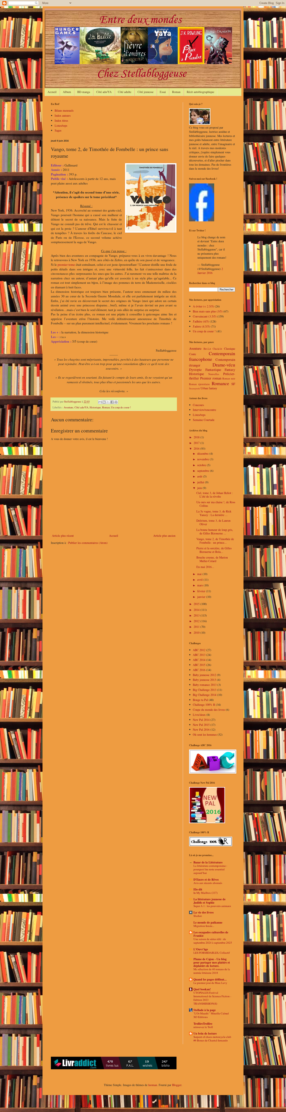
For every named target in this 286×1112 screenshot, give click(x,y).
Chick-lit (217, 349)
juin (200, 488)
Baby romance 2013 (204, 685)
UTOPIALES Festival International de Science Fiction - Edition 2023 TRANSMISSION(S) (212, 998)
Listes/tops (61, 126)
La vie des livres (203, 912)
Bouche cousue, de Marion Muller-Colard (212, 559)
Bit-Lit (207, 349)
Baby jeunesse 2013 (204, 680)
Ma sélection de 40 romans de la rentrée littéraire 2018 (211, 971)
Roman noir (228, 378)
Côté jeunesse (145, 92)
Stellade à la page (204, 1010)
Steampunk (194, 388)
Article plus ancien (164, 536)
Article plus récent (63, 536)
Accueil (52, 92)
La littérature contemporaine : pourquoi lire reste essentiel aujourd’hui (210, 869)
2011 (197, 627)
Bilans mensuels (64, 110)
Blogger (176, 1085)
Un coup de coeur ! (121, 407)
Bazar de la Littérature (208, 862)
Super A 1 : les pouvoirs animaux (212, 906)
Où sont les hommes (205, 735)
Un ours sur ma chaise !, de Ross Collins (215, 504)
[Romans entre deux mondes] (201, 220)
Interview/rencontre (204, 410)
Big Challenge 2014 (204, 695)
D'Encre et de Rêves (206, 879)
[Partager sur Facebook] (112, 402)
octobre (202, 465)
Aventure (68, 407)
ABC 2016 (199, 670)
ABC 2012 (199, 650)
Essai (163, 92)
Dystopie (195, 369)
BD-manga (83, 92)
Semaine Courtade (203, 420)
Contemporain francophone (212, 356)
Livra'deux (199, 715)
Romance (220, 383)
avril (200, 580)
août (200, 476)
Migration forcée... (203, 926)
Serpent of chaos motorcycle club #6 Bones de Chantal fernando (212, 1038)
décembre (203, 453)
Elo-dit (197, 889)
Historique (95, 407)
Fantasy (230, 369)
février (201, 591)
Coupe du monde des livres (209, 710)
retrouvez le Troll (203, 1027)
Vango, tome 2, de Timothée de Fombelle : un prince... (215, 540)
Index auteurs (63, 115)
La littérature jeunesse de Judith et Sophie (209, 901)
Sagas (58, 130)
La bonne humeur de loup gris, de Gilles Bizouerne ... (214, 531)
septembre (203, 471)
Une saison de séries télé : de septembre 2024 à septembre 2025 (212, 940)
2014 (197, 610)
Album (67, 92)
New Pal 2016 (201, 729)
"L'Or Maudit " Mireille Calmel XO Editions (211, 1015)
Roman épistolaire (199, 384)
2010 (197, 633)
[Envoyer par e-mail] (100, 402)
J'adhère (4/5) (201, 321)
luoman (152, 1085)
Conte (192, 354)
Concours (198, 405)
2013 (197, 615)
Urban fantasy (209, 388)
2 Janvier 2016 (210, 271)
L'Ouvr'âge (200, 949)
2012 (197, 621)
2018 (197, 437)
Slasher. (197, 916)
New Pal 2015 (201, 725)
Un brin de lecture (205, 1033)
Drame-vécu (224, 364)
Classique (229, 349)
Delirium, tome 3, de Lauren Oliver (213, 522)
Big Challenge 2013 (204, 690)
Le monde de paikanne (207, 922)
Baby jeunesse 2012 (204, 675)
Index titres (61, 121)
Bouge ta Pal (200, 700)
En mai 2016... (205, 567)
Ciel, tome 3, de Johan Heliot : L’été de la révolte (214, 494)
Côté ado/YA (104, 92)
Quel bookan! (202, 989)
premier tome (66, 264)
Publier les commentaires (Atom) (88, 543)
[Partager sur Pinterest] (116, 402)
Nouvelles (213, 374)
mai (199, 574)
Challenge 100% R (204, 705)
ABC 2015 (199, 665)
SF (233, 383)
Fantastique (213, 369)
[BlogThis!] (104, 402)
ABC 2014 (199, 660)
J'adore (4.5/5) (201, 326)
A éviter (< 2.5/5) (203, 306)
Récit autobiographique (200, 92)
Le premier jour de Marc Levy (210, 983)
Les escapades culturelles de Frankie (210, 934)
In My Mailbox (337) (205, 893)
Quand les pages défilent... (210, 979)
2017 (197, 443)
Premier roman (210, 378)
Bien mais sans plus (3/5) (208, 311)
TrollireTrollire (202, 1023)
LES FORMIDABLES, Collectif (211, 953)
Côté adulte (124, 92)
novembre (203, 459)
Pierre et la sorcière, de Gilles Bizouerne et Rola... (214, 550)
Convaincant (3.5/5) (204, 316)
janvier (201, 597)
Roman (176, 92)
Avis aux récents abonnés (207, 883)
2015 (197, 604)
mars (200, 585)
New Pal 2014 (201, 720)
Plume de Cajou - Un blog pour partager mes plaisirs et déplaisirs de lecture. (211, 962)
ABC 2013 (199, 655)
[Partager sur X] (108, 402)
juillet (201, 482)
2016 (197, 448)
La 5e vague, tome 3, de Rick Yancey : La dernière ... (213, 513)
